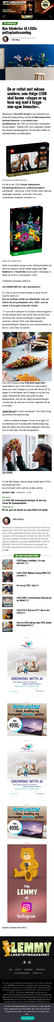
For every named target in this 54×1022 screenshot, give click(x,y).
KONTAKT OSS (37, 973)
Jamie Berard (9, 411)
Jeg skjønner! (27, 1018)
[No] (50, 1012)
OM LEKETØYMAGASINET (22, 973)
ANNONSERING (40, 969)
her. (7, 549)
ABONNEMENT (28, 969)
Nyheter (18, 969)
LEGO (30, 492)
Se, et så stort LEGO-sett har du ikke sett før (22, 488)
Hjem (10, 969)
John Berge (16, 40)
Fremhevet (21, 492)
